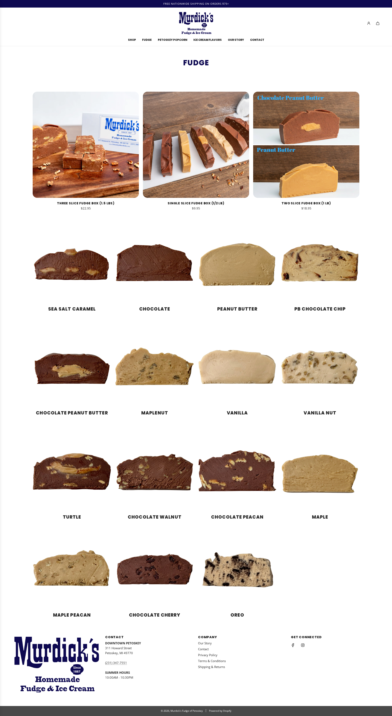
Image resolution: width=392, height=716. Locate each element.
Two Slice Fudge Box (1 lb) (306, 203)
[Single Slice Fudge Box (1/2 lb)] (196, 145)
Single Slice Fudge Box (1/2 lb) (196, 203)
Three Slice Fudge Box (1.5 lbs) (85, 203)
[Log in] (368, 23)
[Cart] (377, 23)
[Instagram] (302, 645)
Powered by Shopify (220, 711)
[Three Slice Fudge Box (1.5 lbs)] (86, 145)
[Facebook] (292, 645)
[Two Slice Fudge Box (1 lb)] (306, 145)
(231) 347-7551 (116, 663)
